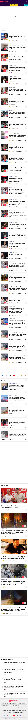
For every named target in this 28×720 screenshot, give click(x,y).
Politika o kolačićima (8, 712)
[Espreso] (7, 706)
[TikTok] (18, 375)
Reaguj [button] (12, 51)
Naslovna (3, 28)
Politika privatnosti (20, 712)
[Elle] (12, 706)
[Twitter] (10, 375)
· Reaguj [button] (12, 40)
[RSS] (25, 375)
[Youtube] (14, 375)
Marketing (4, 710)
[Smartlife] (5, 708)
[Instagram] (6, 375)
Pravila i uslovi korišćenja (21, 710)
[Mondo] (4, 1)
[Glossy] (19, 706)
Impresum (9, 710)
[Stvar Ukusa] (22, 708)
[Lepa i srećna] (24, 706)
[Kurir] (3, 706)
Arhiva (20, 367)
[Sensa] (10, 708)
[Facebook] (3, 375)
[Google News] (21, 375)
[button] (16, 40)
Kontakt (13, 710)
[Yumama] (16, 708)
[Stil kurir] (16, 706)
